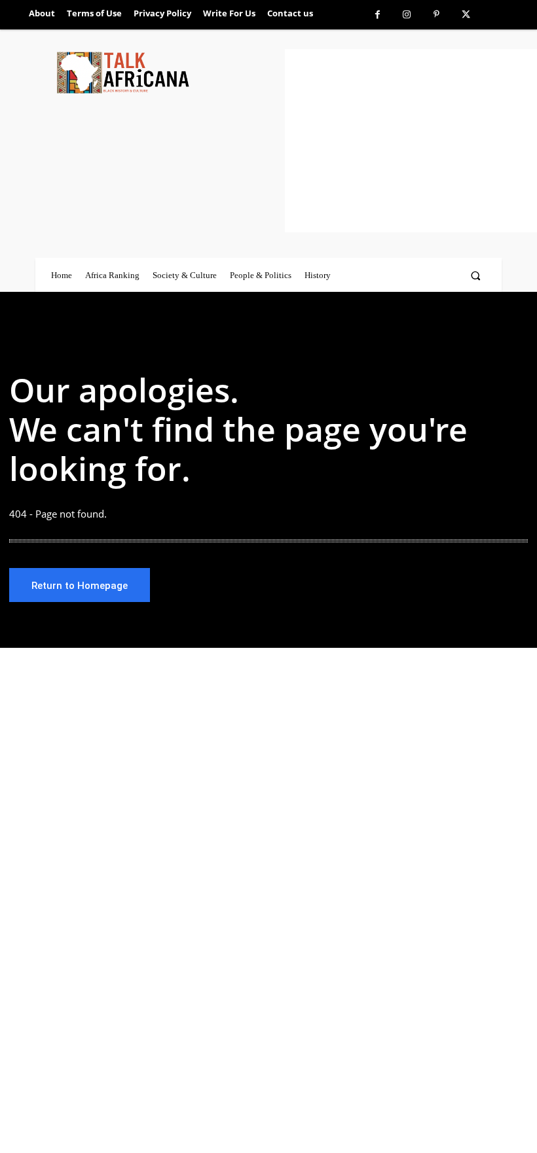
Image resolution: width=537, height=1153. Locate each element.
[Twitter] (465, 14)
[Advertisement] (411, 140)
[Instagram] (407, 14)
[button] (475, 275)
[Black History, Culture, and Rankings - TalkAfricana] (168, 72)
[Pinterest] (436, 14)
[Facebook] (377, 14)
